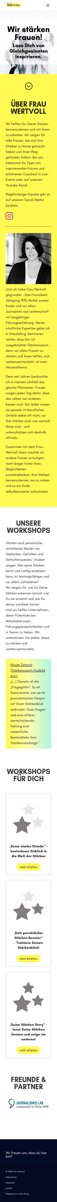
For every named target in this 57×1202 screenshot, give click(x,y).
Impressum (10, 1182)
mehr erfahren (29, 867)
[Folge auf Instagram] (9, 215)
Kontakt (9, 1188)
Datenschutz (11, 1177)
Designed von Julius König (17, 1193)
